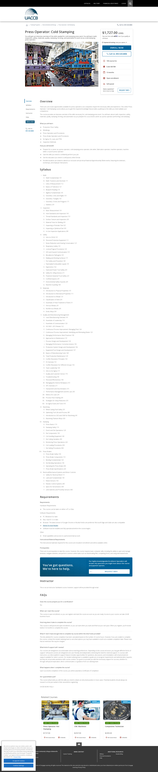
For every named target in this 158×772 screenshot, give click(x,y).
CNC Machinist (80, 726)
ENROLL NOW (116, 47)
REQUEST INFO (124, 90)
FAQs (27, 117)
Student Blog (119, 754)
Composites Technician (114, 726)
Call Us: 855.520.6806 (124, 25)
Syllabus (28, 105)
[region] (18, 756)
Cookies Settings (18, 765)
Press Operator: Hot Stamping (51, 727)
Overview (29, 101)
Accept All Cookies (19, 761)
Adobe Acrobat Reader (50, 526)
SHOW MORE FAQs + (47, 687)
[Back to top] (79, 751)
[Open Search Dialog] (130, 3)
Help (101, 758)
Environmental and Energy (49, 25)
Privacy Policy (81, 767)
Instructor (29, 113)
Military (102, 754)
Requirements (30, 109)
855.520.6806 (30, 131)
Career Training (67, 754)
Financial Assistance (105, 756)
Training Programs (35, 25)
